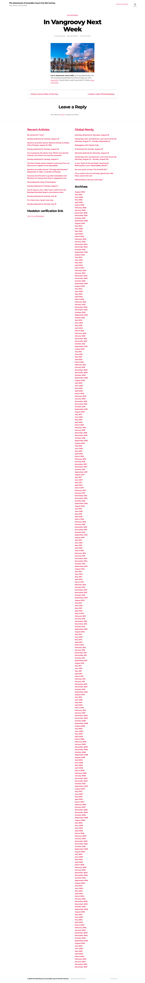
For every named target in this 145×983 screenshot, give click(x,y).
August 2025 (80, 223)
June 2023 (79, 291)
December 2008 (81, 747)
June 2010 (79, 700)
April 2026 (79, 202)
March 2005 (79, 865)
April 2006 (79, 831)
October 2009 (80, 721)
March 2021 (79, 362)
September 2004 (81, 880)
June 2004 (79, 888)
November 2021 (81, 341)
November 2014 (81, 561)
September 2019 (81, 409)
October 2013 (80, 595)
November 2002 (81, 935)
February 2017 (80, 490)
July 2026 (78, 194)
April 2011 (78, 674)
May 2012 (78, 640)
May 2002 (78, 951)
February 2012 (80, 647)
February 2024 (80, 270)
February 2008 (80, 773)
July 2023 (78, 289)
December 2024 (81, 244)
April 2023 (79, 297)
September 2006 (81, 818)
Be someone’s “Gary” (35, 135)
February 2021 (80, 365)
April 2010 (78, 705)
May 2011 (78, 671)
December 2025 (81, 213)
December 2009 (81, 715)
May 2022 (78, 325)
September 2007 (81, 786)
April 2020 (79, 391)
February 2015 (80, 553)
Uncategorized (72, 15)
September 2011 (81, 660)
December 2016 (81, 496)
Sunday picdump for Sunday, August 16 (43, 149)
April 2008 (79, 768)
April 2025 (79, 234)
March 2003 (79, 925)
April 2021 (78, 359)
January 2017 (80, 493)
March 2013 (79, 613)
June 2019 (79, 417)
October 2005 (80, 846)
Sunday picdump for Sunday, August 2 (42, 186)
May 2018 (78, 451)
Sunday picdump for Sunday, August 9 (42, 159)
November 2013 (81, 592)
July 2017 (78, 477)
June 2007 (79, 794)
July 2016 (78, 509)
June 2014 (79, 574)
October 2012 (80, 626)
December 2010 (81, 684)
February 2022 (80, 333)
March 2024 (79, 268)
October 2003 (80, 907)
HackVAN (54, 80)
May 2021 (78, 357)
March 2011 (79, 676)
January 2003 (80, 930)
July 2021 (78, 352)
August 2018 (80, 443)
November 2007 (81, 781)
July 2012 (78, 634)
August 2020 (80, 380)
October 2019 (80, 407)
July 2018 (78, 446)
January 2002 (80, 962)
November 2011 (81, 655)
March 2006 (79, 833)
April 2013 (78, 611)
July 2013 (78, 603)
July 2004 (78, 886)
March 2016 (79, 519)
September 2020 (81, 378)
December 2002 (81, 933)
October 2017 (80, 469)
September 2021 (81, 346)
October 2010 (80, 689)
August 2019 (80, 412)
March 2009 (79, 739)
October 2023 (80, 281)
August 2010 (80, 695)
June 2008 (79, 763)
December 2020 (81, 370)
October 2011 (80, 658)
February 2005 (80, 867)
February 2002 (80, 959)
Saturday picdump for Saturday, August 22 (92, 153)
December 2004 (81, 873)
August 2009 (80, 726)
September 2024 (81, 252)
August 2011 (79, 663)
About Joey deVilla (122, 4)
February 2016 (80, 522)
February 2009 (80, 742)
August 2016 (80, 506)
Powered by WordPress (78, 979)
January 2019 (80, 430)
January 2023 (80, 304)
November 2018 (81, 435)
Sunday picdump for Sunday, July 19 (41, 204)
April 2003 (79, 922)
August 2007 (80, 789)
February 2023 (80, 302)
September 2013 (81, 598)
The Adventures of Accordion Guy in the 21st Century (32, 3)
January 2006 (80, 839)
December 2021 (81, 339)
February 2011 (80, 679)
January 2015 (80, 556)
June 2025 (79, 229)
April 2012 (78, 642)
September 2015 (81, 535)
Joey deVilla (61, 36)
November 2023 (81, 278)
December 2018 (81, 433)
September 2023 (81, 283)
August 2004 (80, 883)
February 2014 (80, 585)
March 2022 (79, 331)
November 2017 (81, 467)
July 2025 (78, 226)
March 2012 (79, 645)
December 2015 (81, 527)
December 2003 (81, 901)
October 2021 (80, 344)
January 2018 (80, 462)
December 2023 (81, 276)
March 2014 (79, 582)
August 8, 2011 (73, 36)
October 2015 (80, 532)
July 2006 (78, 823)
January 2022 (80, 336)
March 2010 (79, 708)
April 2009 (79, 736)
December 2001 (81, 964)
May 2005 (79, 859)
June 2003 (79, 917)
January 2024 (80, 273)
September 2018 (81, 441)
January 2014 (80, 587)
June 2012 (79, 637)
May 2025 (78, 231)
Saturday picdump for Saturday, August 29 (92, 135)
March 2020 (79, 393)
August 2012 (79, 632)
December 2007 (81, 778)
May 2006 (79, 828)
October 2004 (80, 878)
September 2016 (81, 503)
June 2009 (79, 731)
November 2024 (81, 247)
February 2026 (80, 208)
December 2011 (81, 653)
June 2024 (79, 260)
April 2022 (79, 328)
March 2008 (79, 770)
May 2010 (78, 702)
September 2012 (81, 629)
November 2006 (81, 812)
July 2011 (78, 666)
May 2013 (78, 608)
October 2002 (80, 938)
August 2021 (79, 349)
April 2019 (78, 422)
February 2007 (80, 805)
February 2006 (80, 836)
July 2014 (78, 571)
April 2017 (78, 485)
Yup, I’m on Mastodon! (35, 216)
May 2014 (78, 577)
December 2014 (81, 558)
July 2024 (78, 257)
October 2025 (80, 218)
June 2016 (79, 511)
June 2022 (79, 323)
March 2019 (79, 425)
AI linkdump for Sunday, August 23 (89, 149)
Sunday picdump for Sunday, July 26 (42, 196)
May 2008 (79, 765)
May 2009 (79, 734)
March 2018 (79, 456)
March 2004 (79, 896)
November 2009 (81, 718)
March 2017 (79, 488)
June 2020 (79, 386)
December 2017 (81, 464)
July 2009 (78, 729)
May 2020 (78, 388)
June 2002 (79, 948)
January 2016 (80, 524)
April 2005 (79, 862)
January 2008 (80, 776)
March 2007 (79, 802)
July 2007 (78, 791)
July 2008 (78, 760)
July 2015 (78, 540)
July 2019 (78, 414)
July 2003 (78, 914)
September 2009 (81, 723)
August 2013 (79, 600)
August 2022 (80, 318)
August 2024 (80, 255)
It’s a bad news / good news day (40, 200)
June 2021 (79, 354)
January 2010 (80, 713)
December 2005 (81, 841)
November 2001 (81, 967)
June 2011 (78, 668)
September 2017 (81, 472)
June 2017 (79, 480)
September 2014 (81, 566)
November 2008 (81, 749)
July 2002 (78, 946)
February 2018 (80, 459)
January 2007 (80, 807)
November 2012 (81, 624)
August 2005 (80, 852)
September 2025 (81, 221)
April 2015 (78, 548)
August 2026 (80, 192)
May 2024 (78, 263)
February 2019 (80, 428)
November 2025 (81, 215)
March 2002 (79, 956)
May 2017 (78, 482)
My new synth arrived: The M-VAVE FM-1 (91, 169)
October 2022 (80, 312)
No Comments (86, 36)
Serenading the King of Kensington (41, 182)
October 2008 (80, 752)
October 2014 (80, 564)
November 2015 (81, 530)
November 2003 (81, 904)
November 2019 (81, 404)
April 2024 (79, 265)
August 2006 (80, 820)
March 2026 (79, 205)
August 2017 (80, 475)
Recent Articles (38, 129)
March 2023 (79, 299)
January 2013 (80, 619)
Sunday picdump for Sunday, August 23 (43, 139)
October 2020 (80, 375)
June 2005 (79, 857)
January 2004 (80, 899)
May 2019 (78, 420)
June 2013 (79, 606)
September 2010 (81, 692)
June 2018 (79, 448)
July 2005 (78, 854)
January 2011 (80, 681)
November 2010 (81, 687)
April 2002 (79, 954)
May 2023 (78, 294)
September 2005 (81, 849)
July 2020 (78, 383)
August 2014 (80, 569)
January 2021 (80, 367)
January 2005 (80, 870)
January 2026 (80, 210)
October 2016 (80, 501)
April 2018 (78, 454)
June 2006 (79, 825)
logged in (62, 114)
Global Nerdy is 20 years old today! (89, 180)
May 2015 (78, 545)
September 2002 (81, 941)
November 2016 (81, 498)
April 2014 (78, 579)
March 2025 (79, 236)
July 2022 (78, 320)
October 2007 (80, 784)
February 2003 (80, 928)
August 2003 (80, 912)
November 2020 (81, 373)
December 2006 (81, 810)
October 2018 (80, 438)
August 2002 (80, 943)
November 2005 (81, 844)
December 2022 (81, 307)
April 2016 (78, 517)
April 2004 (79, 894)
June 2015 (79, 543)
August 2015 (80, 537)
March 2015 (79, 551)
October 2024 (80, 249)
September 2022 (81, 315)
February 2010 (80, 710)
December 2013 (81, 590)
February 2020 (80, 396)
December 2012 (81, 621)
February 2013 (80, 616)
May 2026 (78, 200)
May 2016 (78, 514)
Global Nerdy (84, 129)
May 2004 (79, 891)
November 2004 (81, 875)
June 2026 (79, 197)
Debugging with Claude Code (87, 145)
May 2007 (79, 797)
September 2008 (81, 755)
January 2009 (80, 744)
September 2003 (81, 909)
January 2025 (80, 242)
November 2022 (81, 310)
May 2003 (78, 920)
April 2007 (79, 799)
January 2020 (80, 399)
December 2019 (81, 401)
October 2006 (80, 815)
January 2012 (80, 650)
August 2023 (80, 286)
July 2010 (78, 697)
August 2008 (80, 757)
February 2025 (80, 239)
